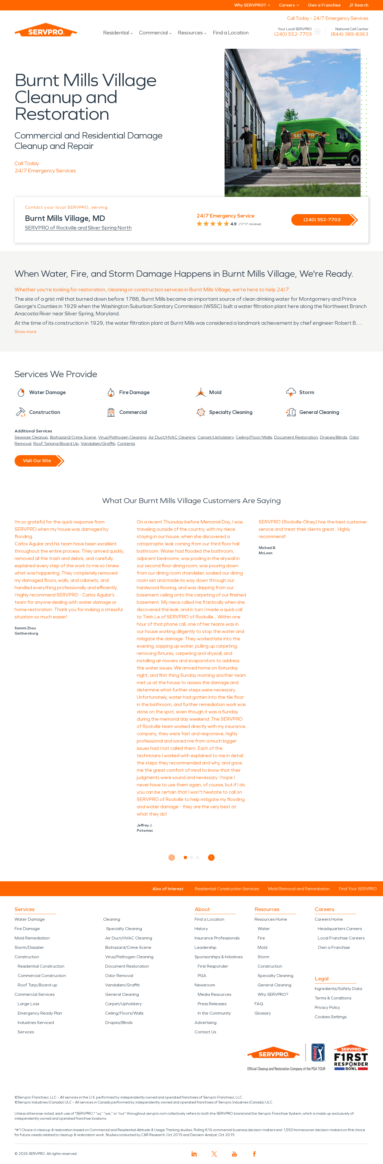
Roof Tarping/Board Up (56, 443)
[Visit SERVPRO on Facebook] (254, 1154)
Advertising (206, 1022)
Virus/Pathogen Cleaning (122, 437)
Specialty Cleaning (124, 928)
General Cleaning (122, 994)
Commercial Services (34, 994)
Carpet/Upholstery (215, 437)
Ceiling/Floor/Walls (254, 437)
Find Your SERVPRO (358, 888)
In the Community (214, 1013)
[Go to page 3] (198, 857)
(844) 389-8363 (349, 34)
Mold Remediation (32, 938)
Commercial (153, 32)
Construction (27, 956)
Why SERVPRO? (273, 994)
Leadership (206, 947)
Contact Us (205, 1031)
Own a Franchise (324, 5)
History (201, 928)
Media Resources (214, 994)
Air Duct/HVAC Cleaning (172, 437)
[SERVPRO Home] (39, 34)
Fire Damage (27, 928)
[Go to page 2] (192, 857)
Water (264, 928)
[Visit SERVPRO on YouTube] (234, 1154)
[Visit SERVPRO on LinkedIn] (194, 1154)
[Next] (211, 857)
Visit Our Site (37, 460)
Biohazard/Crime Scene (73, 437)
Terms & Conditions (333, 998)
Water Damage (30, 919)
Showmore (25, 331)
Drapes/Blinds (333, 437)
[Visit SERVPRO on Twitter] (214, 1154)
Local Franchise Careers (341, 938)
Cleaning (111, 919)
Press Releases (212, 1003)
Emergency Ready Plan (40, 1013)
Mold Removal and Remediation (299, 888)
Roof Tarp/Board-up (37, 984)
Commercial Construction (42, 975)
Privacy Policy (327, 1007)
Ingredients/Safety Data (338, 988)
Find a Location (231, 32)
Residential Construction (41, 966)
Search (361, 5)
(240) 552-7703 (293, 34)
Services (26, 1031)
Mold (262, 947)
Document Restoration (296, 437)
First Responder (213, 966)
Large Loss (28, 1003)
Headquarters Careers (340, 928)
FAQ (259, 1003)
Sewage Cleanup (31, 437)
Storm (263, 956)
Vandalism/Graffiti (98, 443)
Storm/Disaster (29, 947)
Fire (261, 938)
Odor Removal (119, 975)
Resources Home (271, 919)
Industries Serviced (36, 1022)
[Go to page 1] (186, 857)
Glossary (263, 1013)
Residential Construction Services (227, 888)
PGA (202, 975)
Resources (190, 32)
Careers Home (329, 919)
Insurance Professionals (217, 938)
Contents (126, 443)
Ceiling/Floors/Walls (124, 1013)
